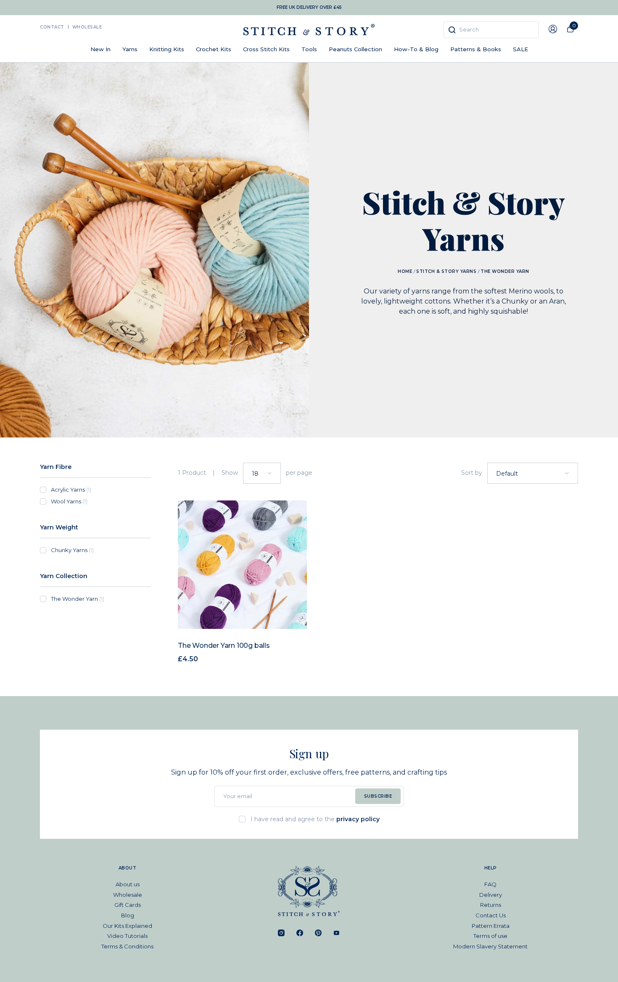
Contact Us (490, 915)
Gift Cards (127, 904)
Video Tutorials (127, 935)
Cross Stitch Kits (266, 49)
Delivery (490, 894)
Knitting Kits (166, 49)
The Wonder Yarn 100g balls (224, 645)
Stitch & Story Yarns (446, 271)
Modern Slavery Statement (490, 946)
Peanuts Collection (355, 49)
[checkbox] (101, 489)
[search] (491, 29)
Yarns (129, 49)
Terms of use (490, 935)
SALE (520, 49)
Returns (490, 904)
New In (100, 49)
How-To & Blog (416, 49)
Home (405, 271)
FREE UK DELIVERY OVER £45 (309, 7)
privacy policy (358, 819)
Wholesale (87, 27)
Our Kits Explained (127, 925)
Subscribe (378, 796)
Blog (127, 915)
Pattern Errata (491, 925)
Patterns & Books (475, 49)
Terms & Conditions (127, 946)
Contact (52, 27)
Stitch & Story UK (309, 29)
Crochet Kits (213, 49)
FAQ (490, 884)
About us (128, 884)
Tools (309, 49)
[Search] (452, 30)
